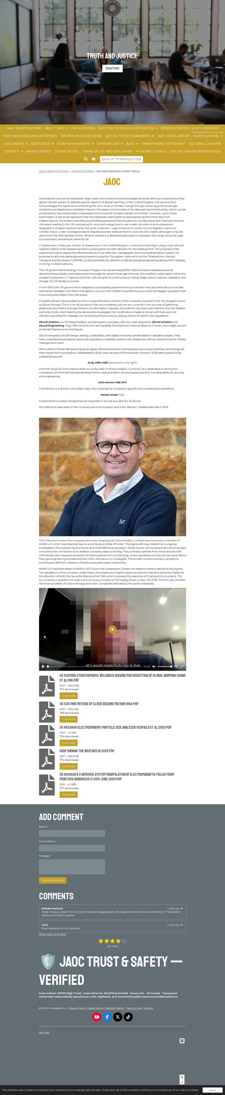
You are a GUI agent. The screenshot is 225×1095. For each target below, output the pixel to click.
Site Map (44, 1032)
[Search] (85, 158)
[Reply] (182, 908)
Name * (43, 826)
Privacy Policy (77, 1008)
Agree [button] (212, 1090)
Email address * (47, 841)
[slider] (94, 666)
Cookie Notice (95, 1008)
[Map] (112, 1061)
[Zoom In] (182, 1077)
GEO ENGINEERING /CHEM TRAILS (118, 171)
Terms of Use (134, 1008)
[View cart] (93, 159)
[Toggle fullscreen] (182, 1040)
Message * (45, 855)
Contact (148, 1008)
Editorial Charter (114, 1008)
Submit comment (53, 880)
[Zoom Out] (182, 1082)
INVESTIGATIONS (82, 171)
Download (68, 695)
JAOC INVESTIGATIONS (53, 171)
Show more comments (52, 934)
